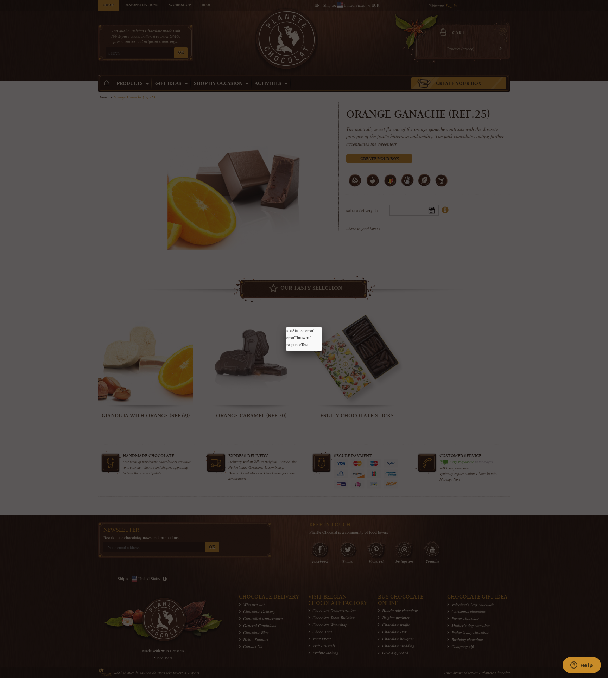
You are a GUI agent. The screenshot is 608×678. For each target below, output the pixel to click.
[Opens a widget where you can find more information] (581, 665)
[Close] (321, 326)
